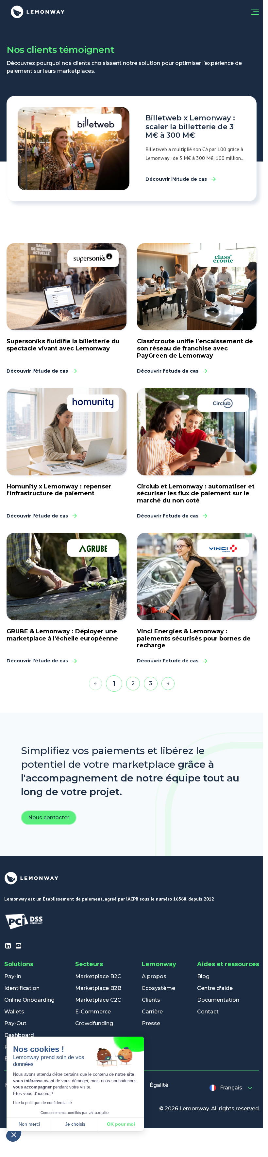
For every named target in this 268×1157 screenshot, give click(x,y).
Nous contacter (48, 817)
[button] (14, 1134)
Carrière (152, 1012)
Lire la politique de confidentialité (42, 1103)
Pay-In (12, 976)
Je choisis (75, 1124)
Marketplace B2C (98, 976)
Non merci (29, 1124)
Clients (151, 1000)
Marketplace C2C (98, 1000)
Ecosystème (158, 988)
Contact (208, 1012)
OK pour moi (121, 1124)
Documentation (218, 1000)
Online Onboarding (29, 1000)
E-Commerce (93, 1012)
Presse (151, 1023)
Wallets (14, 1012)
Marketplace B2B (98, 988)
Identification (22, 988)
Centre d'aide (215, 988)
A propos (154, 976)
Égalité (159, 1085)
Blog (203, 976)
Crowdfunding (94, 1023)
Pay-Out (15, 1023)
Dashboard (19, 1035)
